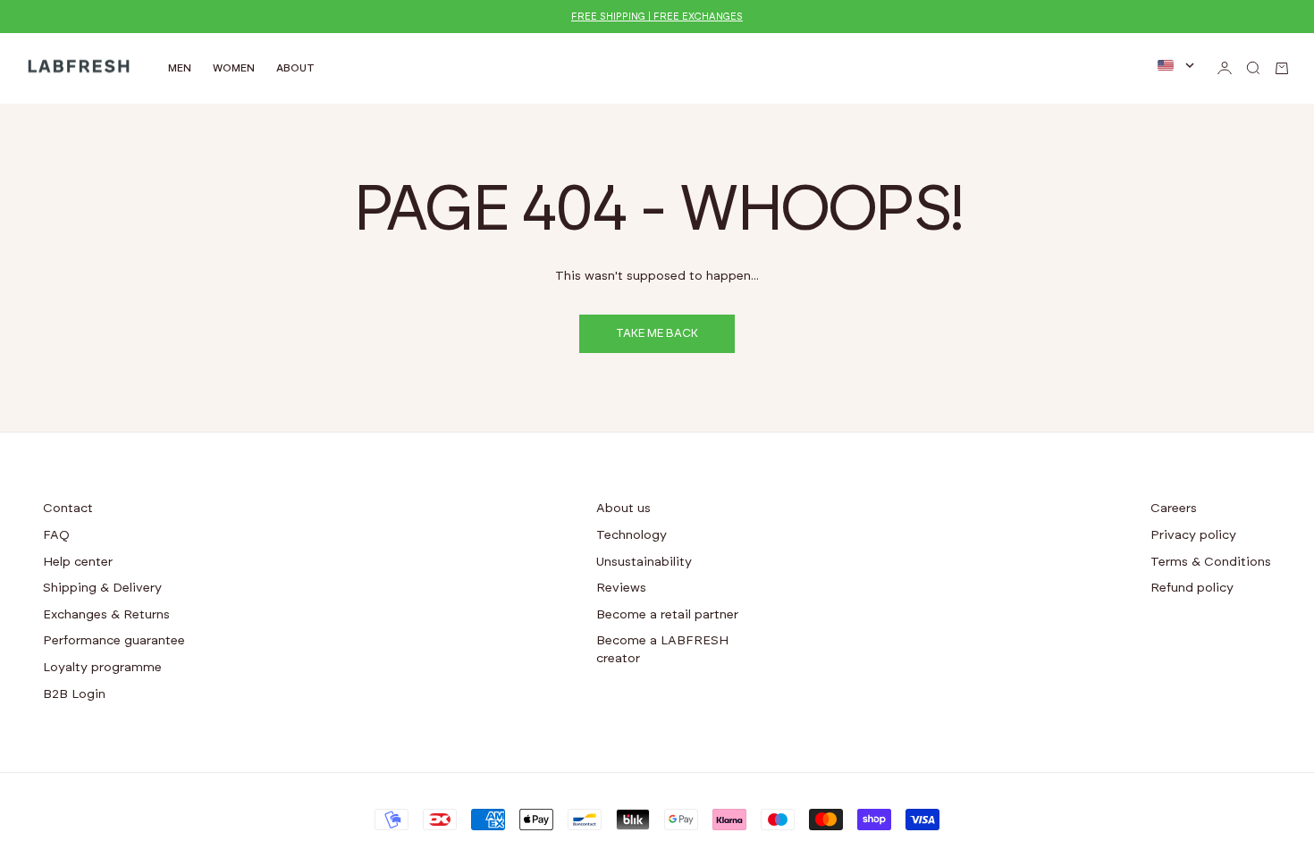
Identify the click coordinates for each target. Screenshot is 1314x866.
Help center (78, 562)
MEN (179, 68)
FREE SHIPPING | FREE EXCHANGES (657, 16)
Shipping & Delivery (102, 588)
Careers (1173, 508)
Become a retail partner (667, 615)
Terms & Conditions (1210, 562)
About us (623, 508)
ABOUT (295, 68)
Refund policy (1192, 588)
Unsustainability (644, 562)
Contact (68, 508)
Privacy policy (1193, 535)
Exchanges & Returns (106, 615)
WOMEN (234, 68)
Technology (631, 535)
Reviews (621, 588)
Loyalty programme (102, 667)
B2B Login (74, 694)
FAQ (56, 535)
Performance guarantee (114, 641)
